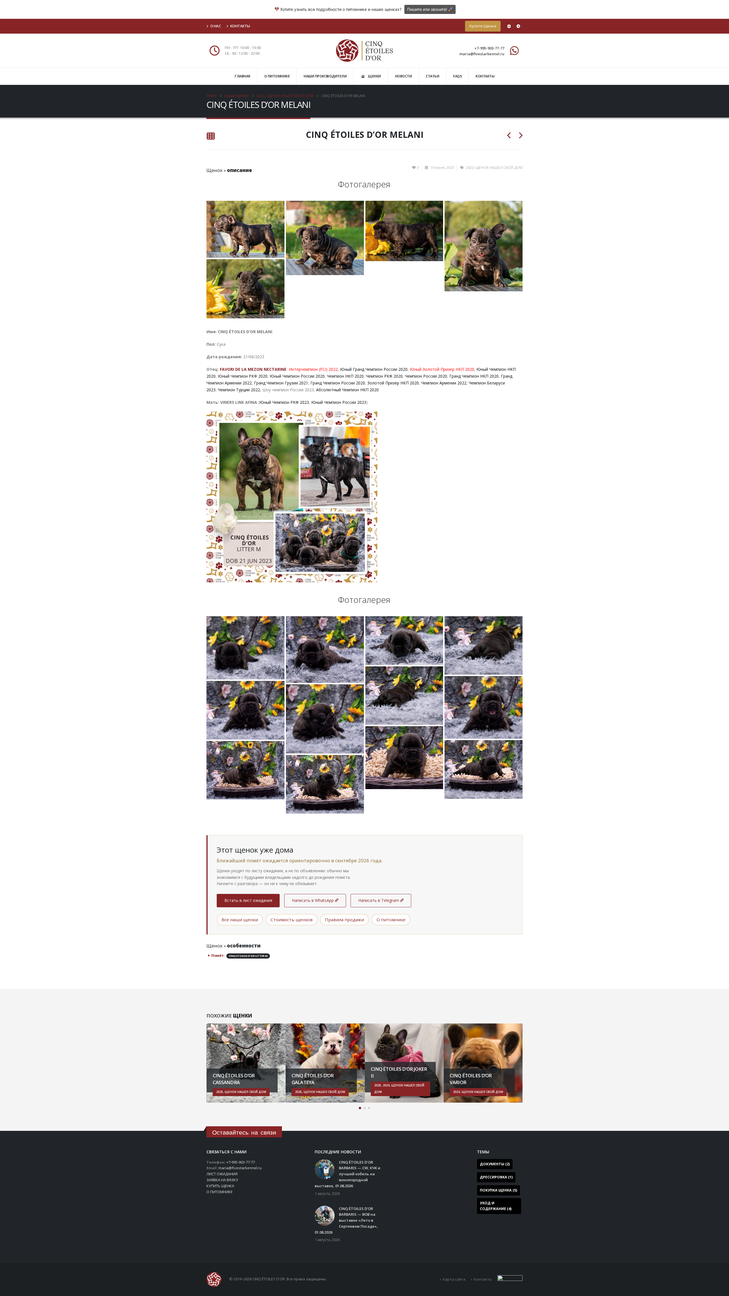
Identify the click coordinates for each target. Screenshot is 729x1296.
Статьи (432, 76)
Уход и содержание (495, 1206)
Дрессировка (496, 1177)
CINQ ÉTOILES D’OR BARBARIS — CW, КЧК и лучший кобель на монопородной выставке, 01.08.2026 (347, 1174)
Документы (495, 1164)
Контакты (240, 25)
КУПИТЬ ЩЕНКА (220, 1185)
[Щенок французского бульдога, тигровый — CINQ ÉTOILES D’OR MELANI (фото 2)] (245, 647)
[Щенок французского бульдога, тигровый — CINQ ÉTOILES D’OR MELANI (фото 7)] (484, 707)
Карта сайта (454, 1279)
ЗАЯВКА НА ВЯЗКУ (222, 1179)
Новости (403, 76)
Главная (242, 76)
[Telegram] (518, 26)
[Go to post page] (325, 1168)
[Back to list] (210, 136)
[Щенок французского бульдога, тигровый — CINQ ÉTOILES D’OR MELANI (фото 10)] (404, 757)
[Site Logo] (364, 50)
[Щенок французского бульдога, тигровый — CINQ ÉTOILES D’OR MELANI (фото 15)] (325, 238)
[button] (360, 1108)
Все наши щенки (240, 919)
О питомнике (277, 76)
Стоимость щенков (292, 919)
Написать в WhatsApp (313, 900)
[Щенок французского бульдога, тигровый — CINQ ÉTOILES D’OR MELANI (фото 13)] (325, 784)
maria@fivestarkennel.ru (481, 53)
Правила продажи (344, 919)
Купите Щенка (483, 25)
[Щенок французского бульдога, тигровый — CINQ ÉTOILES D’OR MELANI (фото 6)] (404, 695)
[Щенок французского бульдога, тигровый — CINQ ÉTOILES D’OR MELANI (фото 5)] (484, 645)
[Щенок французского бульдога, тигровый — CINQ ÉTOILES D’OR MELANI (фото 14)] (245, 229)
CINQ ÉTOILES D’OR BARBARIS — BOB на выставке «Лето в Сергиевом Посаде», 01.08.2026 (346, 1220)
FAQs (457, 76)
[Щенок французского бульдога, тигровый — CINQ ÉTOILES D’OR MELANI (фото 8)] (245, 710)
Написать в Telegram (378, 900)
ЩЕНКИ (374, 76)
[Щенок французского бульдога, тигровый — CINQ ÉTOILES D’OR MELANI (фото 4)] (404, 640)
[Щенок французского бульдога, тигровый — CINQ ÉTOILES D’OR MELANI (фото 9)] (325, 719)
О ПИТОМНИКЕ (219, 1191)
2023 (470, 167)
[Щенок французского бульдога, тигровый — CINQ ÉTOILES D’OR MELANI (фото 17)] (484, 246)
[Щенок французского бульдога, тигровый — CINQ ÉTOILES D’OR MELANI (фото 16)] (404, 231)
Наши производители (325, 76)
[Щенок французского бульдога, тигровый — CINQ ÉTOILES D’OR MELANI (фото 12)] (245, 770)
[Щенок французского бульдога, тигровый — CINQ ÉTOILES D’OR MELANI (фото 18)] (245, 288)
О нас (215, 25)
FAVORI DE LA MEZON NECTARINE (254, 369)
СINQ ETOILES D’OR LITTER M (248, 956)
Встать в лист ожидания (248, 900)
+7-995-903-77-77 (489, 48)
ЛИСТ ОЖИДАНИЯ (221, 1173)
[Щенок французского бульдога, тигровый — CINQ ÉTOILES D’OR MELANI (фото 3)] (325, 649)
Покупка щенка (498, 1190)
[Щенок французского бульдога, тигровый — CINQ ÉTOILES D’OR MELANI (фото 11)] (484, 769)
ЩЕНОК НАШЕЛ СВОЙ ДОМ (499, 167)
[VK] (509, 26)
